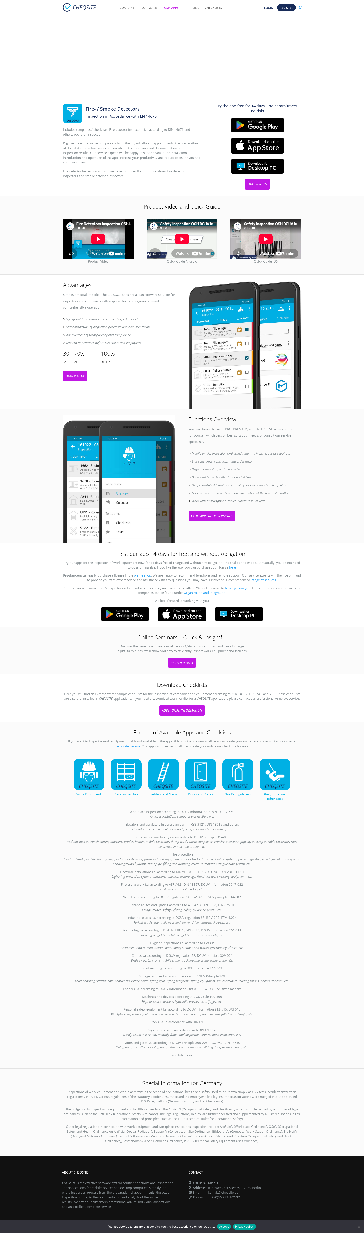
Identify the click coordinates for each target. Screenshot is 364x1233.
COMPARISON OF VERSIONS (211, 516)
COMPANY (127, 7)
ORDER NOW (257, 184)
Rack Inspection (126, 794)
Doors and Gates (200, 794)
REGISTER (286, 8)
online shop (142, 575)
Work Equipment (88, 794)
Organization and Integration (204, 592)
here (232, 567)
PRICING (193, 7)
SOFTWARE (149, 7)
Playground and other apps (275, 796)
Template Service (127, 746)
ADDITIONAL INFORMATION (182, 710)
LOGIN (268, 7)
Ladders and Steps (163, 794)
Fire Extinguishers (238, 794)
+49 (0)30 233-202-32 (224, 1197)
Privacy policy (244, 1226)
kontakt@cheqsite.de (223, 1192)
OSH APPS (171, 7)
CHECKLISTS (213, 7)
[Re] (359, 1227)
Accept (224, 1226)
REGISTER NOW (182, 662)
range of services (264, 580)
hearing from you (237, 588)
